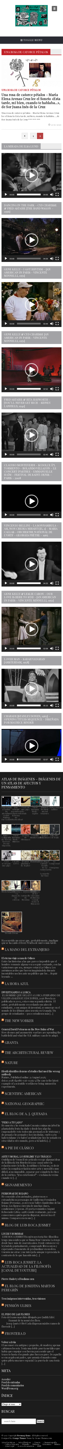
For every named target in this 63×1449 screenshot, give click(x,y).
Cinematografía (50, 1442)
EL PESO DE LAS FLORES (16, 1314)
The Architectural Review (29, 1052)
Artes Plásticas (24, 1442)
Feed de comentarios (13, 1385)
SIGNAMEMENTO (18, 1185)
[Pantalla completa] (57, 194)
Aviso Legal (9, 1446)
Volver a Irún (9, 1342)
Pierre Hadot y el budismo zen (18, 1279)
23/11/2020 (56, 124)
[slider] (29, 194)
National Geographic (24, 1103)
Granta (11, 1042)
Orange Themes (19, 1438)
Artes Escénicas (8, 1442)
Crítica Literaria (12, 1444)
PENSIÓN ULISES (18, 1305)
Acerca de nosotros (25, 1446)
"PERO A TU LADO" (12, 1122)
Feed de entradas (11, 1382)
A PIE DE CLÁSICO (19, 1148)
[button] (31, 175)
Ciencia (37, 1442)
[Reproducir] (6, 194)
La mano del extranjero (27, 949)
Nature (11, 1062)
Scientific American (23, 1093)
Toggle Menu (33, 40)
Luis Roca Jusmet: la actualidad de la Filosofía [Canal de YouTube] (26, 1266)
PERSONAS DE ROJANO (15, 1193)
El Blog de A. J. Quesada (26, 1113)
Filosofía (25, 1444)
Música (57, 1444)
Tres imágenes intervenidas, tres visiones (24, 1298)
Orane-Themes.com (43, 1438)
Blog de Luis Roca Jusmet (28, 1225)
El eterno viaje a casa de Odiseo (18, 958)
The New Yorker (19, 1020)
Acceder (6, 1379)
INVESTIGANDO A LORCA (16, 992)
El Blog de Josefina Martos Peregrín (28, 1288)
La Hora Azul (17, 983)
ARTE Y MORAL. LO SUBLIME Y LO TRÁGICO (26, 1156)
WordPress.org (10, 1388)
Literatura (47, 1444)
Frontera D (15, 1333)
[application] (31, 175)
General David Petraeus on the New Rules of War (28, 1029)
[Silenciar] (51, 194)
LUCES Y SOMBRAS (12, 1233)
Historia (35, 1444)
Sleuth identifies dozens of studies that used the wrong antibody (31, 1073)
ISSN (39, 1446)
